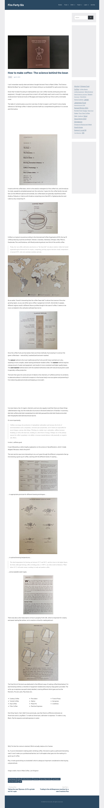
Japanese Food (80, 103)
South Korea (78, 127)
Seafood (80, 116)
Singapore (78, 122)
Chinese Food (84, 86)
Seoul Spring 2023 (80, 119)
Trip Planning (77, 133)
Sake (75, 116)
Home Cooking (78, 100)
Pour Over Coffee (13, 781)
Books (60, 4)
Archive (93, 4)
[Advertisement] (38, 24)
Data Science (89, 92)
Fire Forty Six (16, 4)
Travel (78, 4)
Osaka (76, 113)
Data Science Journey (80, 94)
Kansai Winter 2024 (81, 108)
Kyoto (85, 110)
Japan (86, 99)
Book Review (12, 779)
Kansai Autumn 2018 (79, 105)
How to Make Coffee (45, 779)
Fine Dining (83, 97)
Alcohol (77, 86)
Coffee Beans (84, 89)
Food (65, 4)
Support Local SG (80, 130)
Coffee (19, 779)
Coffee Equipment (79, 92)
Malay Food (90, 110)
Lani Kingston (56, 779)
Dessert (90, 94)
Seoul (85, 116)
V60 (20, 781)
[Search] (90, 17)
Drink (72, 4)
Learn (85, 4)
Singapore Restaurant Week (83, 124)
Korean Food (78, 110)
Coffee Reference (27, 779)
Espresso (36, 779)
